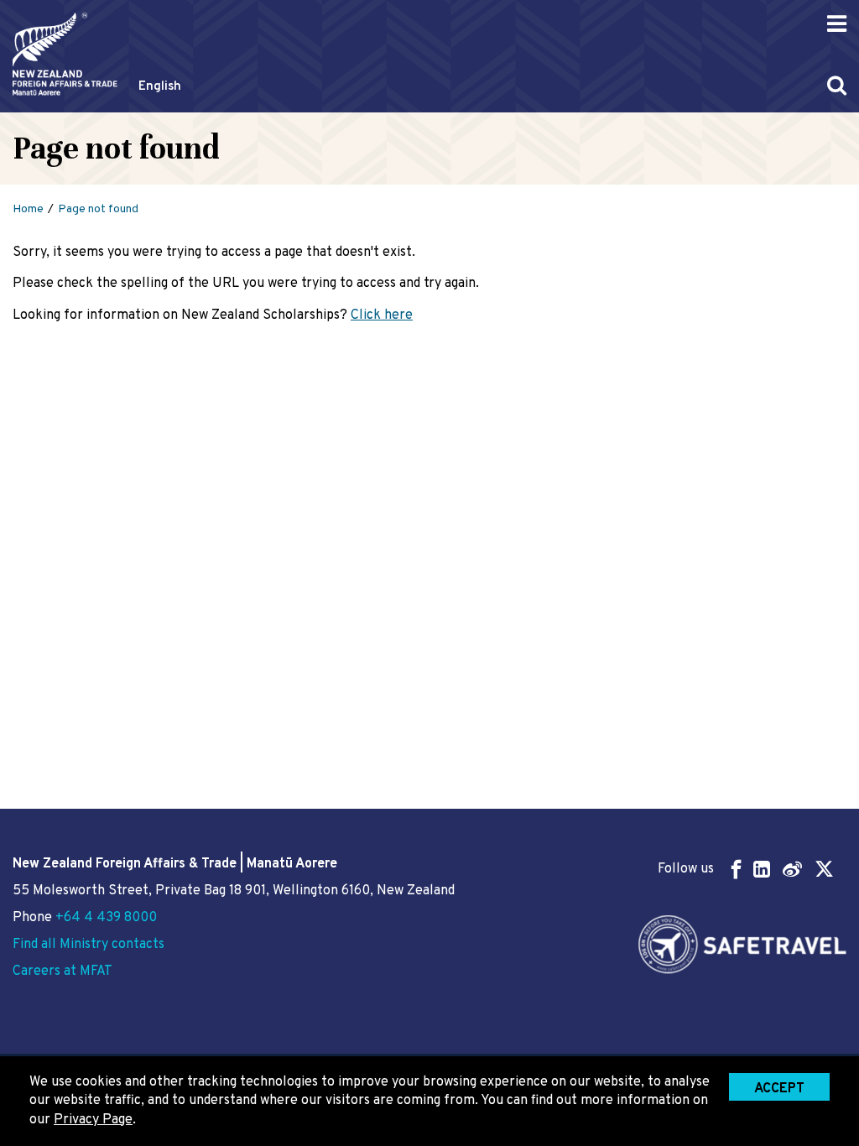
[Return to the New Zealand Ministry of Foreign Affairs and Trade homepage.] (65, 54)
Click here (382, 315)
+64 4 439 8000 (106, 917)
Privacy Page (93, 1120)
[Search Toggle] (836, 85)
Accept (779, 1089)
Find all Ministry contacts (88, 944)
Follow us (686, 869)
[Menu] (836, 24)
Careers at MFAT (62, 971)
